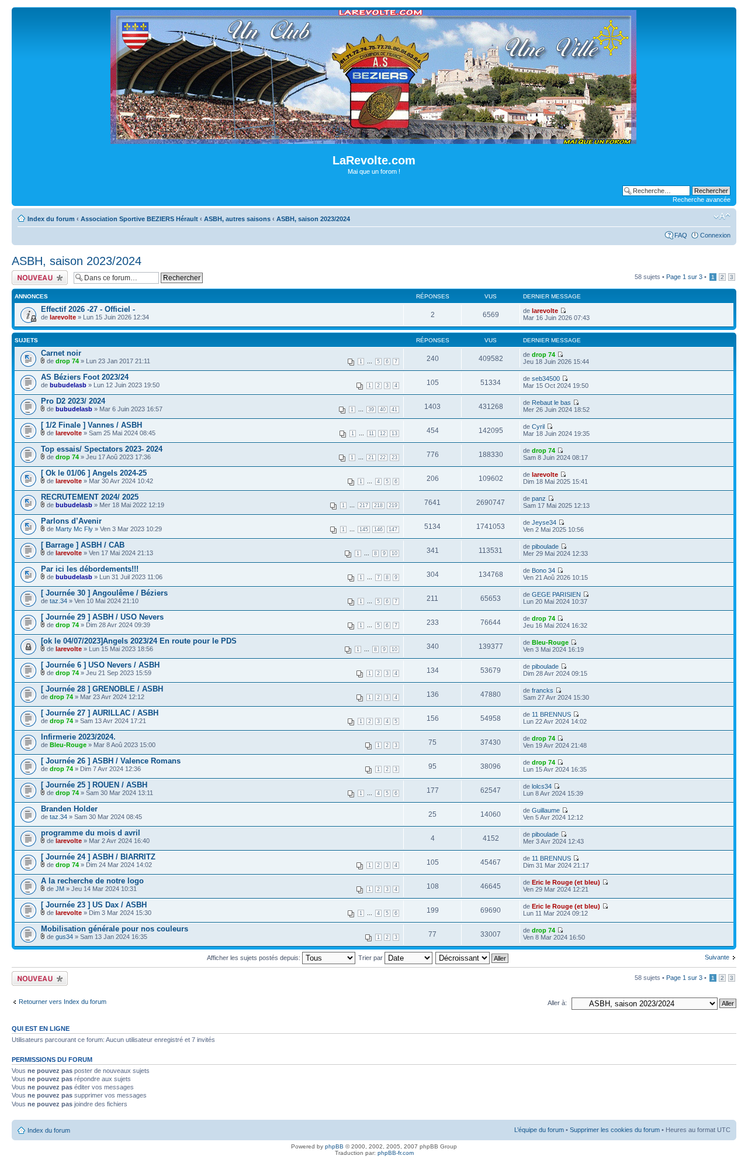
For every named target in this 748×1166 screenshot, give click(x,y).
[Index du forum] (374, 139)
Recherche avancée (701, 199)
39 (371, 409)
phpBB (334, 1146)
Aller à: (557, 1002)
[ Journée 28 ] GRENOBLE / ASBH (102, 689)
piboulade (545, 546)
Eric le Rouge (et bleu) (566, 882)
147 (393, 529)
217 (363, 505)
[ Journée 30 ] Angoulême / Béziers (104, 593)
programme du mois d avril (90, 832)
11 (371, 433)
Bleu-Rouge (550, 642)
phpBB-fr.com (396, 1153)
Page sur (684, 276)
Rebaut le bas (551, 402)
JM (60, 888)
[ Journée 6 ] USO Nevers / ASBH (100, 665)
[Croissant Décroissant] (472, 957)
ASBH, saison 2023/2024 (313, 218)
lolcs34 (542, 786)
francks (542, 690)
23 (394, 457)
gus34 (64, 936)
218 (378, 505)
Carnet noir (61, 353)
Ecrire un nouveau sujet (38, 277)
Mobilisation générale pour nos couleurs (114, 928)
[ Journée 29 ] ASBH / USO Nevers (102, 617)
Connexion (715, 235)
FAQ (680, 235)
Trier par (371, 957)
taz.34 (58, 600)
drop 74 (67, 360)
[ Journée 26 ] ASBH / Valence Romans (111, 760)
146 (378, 529)
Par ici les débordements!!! (89, 569)
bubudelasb (68, 384)
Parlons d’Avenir (71, 521)
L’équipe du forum (539, 1129)
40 (383, 409)
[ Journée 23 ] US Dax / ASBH (94, 904)
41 (394, 409)
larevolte (63, 317)
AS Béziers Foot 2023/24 (85, 377)
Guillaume (546, 810)
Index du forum (51, 218)
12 (383, 433)
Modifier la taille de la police (722, 216)
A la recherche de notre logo (92, 880)
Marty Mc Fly (74, 528)
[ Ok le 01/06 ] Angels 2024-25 (94, 473)
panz (539, 498)
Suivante (717, 957)
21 (371, 457)
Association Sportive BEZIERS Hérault (139, 218)
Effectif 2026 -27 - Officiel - (88, 309)
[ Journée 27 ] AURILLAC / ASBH (99, 712)
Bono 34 (543, 570)
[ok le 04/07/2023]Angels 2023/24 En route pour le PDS (139, 641)
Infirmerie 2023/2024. (78, 736)
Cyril (538, 426)
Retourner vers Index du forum (62, 1001)
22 (383, 457)
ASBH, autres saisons (237, 218)
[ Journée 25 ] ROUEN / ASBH (94, 784)
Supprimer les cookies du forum (615, 1129)
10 (394, 553)
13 (394, 433)
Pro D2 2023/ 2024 (73, 401)
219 (393, 505)
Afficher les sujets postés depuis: (254, 957)
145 (363, 529)
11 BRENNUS (551, 714)
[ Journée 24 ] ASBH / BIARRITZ (98, 856)
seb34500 (546, 378)
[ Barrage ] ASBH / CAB (82, 545)
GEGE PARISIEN (556, 594)
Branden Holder (69, 808)
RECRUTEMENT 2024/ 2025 (89, 497)
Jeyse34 (544, 522)
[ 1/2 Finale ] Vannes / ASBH (91, 425)
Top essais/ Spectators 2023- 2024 (101, 449)
